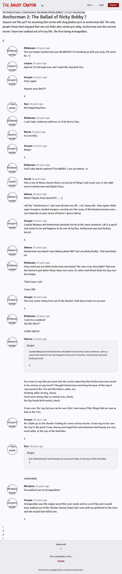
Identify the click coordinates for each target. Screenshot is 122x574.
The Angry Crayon (20, 5)
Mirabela (29, 486)
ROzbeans (29, 48)
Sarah (27, 179)
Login (101, 5)
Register (113, 5)
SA (42, 6)
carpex (28, 63)
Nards (27, 132)
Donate (61, 561)
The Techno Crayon (11, 12)
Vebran (28, 339)
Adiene (28, 194)
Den (26, 104)
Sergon (69, 12)
